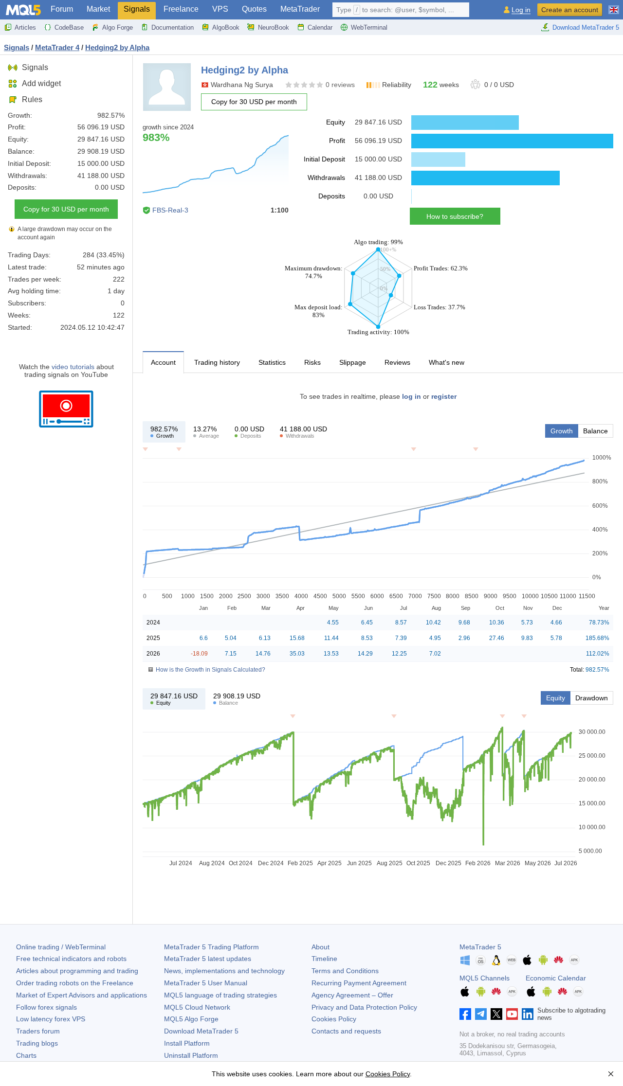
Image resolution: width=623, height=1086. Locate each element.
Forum (62, 9)
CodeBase (69, 27)
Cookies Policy (334, 1019)
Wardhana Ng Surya (242, 85)
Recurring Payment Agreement (359, 983)
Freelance (181, 9)
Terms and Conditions (345, 971)
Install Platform (187, 1043)
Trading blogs (37, 1043)
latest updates (207, 958)
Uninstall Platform (191, 1055)
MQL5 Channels (484, 978)
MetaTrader (300, 9)
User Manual (205, 983)
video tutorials (73, 367)
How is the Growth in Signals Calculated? (210, 669)
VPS (220, 9)
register (444, 396)
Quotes (254, 9)
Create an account (569, 10)
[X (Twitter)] (496, 1014)
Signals (137, 9)
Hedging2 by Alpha (117, 47)
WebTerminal (369, 27)
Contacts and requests (346, 1031)
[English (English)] (613, 6)
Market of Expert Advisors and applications (81, 995)
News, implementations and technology (224, 971)
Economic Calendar (556, 978)
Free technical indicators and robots (71, 958)
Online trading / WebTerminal (61, 947)
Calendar (320, 27)
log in (411, 396)
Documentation (172, 27)
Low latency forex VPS (50, 1019)
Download (201, 1031)
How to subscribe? (454, 216)
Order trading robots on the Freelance (74, 983)
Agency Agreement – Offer (352, 995)
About (321, 947)
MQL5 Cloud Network (197, 1007)
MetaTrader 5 (480, 947)
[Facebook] (465, 1014)
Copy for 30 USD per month (66, 209)
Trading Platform (211, 947)
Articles (25, 27)
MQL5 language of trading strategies (220, 995)
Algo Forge (117, 27)
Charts (26, 1055)
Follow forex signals (46, 1007)
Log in (521, 10)
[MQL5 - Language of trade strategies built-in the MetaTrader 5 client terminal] (23, 10)
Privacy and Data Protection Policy (364, 1007)
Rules (32, 99)
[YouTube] (512, 1014)
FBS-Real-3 (170, 210)
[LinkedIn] (527, 1014)
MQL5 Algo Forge (191, 1019)
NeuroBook (273, 27)
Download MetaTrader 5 (585, 27)
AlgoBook (225, 27)
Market (98, 9)
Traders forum (38, 1031)
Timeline (324, 958)
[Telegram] (481, 1014)
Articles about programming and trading (77, 971)
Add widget (41, 83)
